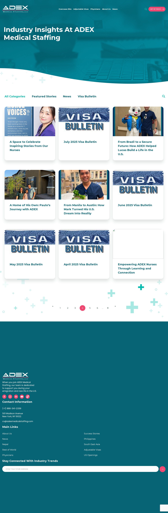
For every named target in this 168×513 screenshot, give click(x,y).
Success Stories (92, 433)
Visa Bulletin (87, 96)
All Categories (15, 96)
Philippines (90, 439)
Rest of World (9, 450)
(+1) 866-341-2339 (11, 408)
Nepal (5, 444)
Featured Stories (44, 96)
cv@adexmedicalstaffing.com (17, 421)
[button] (146, 9)
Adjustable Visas (81, 9)
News (115, 9)
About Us (106, 9)
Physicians (95, 9)
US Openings (90, 455)
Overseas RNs (65, 9)
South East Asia (92, 444)
